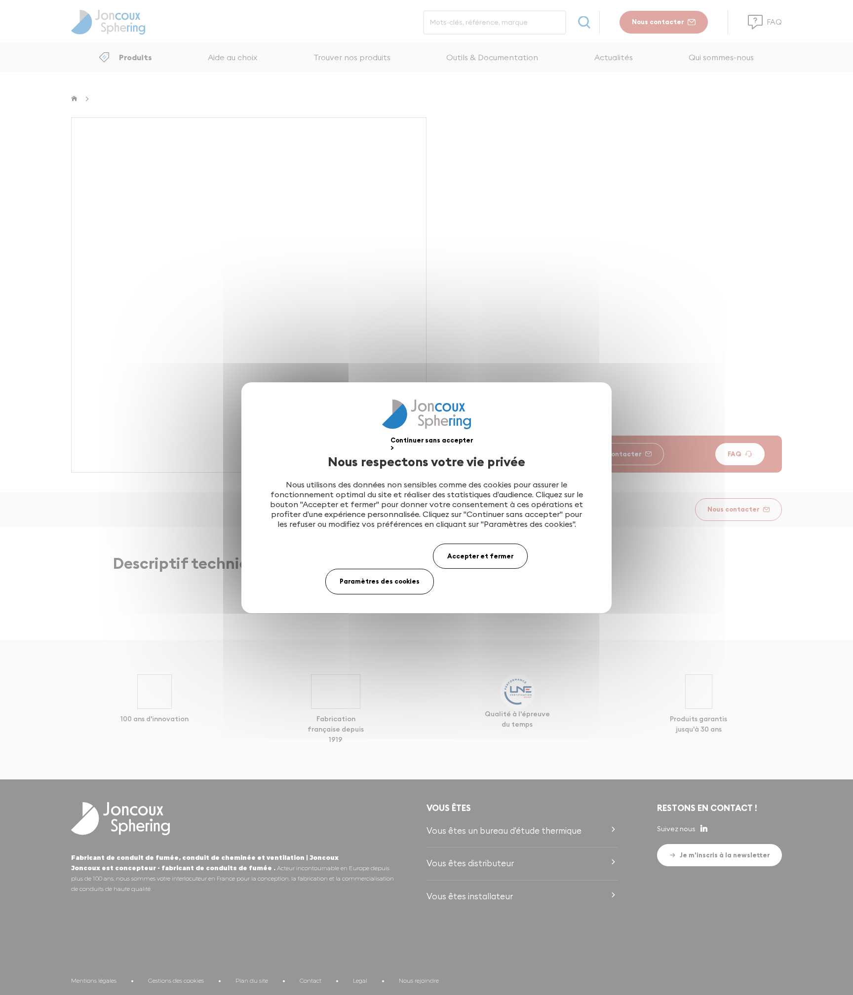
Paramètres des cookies (380, 581)
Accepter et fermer (480, 555)
